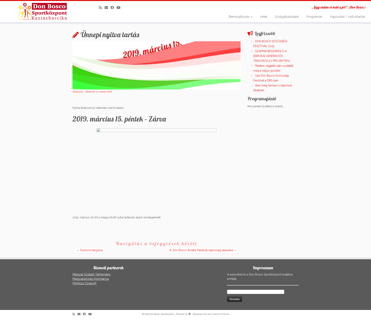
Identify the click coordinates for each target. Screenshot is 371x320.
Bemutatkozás (239, 17)
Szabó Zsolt (105, 91)
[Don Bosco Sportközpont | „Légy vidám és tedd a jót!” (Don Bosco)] (43, 11)
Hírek (263, 17)
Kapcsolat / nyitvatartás (347, 17)
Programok (314, 17)
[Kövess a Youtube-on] (120, 8)
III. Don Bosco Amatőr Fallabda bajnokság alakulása (203, 250)
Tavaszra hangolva (89, 250)
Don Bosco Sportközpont (162, 314)
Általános (90, 91)
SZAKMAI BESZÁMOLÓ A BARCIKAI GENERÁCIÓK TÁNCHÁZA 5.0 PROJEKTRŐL (271, 56)
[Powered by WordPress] (189, 313)
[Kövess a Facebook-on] (114, 8)
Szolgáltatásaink (287, 17)
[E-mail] (108, 8)
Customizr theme (220, 314)
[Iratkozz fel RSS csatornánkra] (102, 8)
